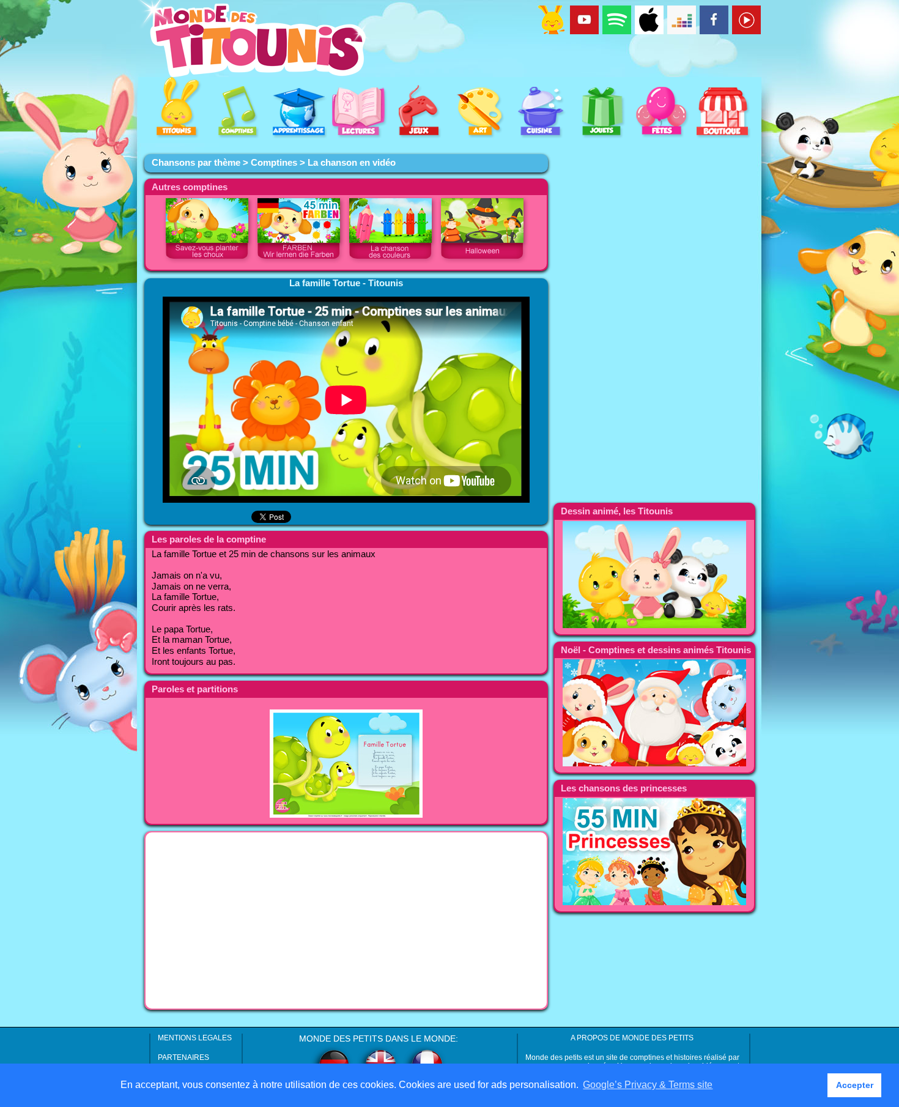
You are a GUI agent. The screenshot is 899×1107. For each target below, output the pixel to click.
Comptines (274, 163)
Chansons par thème (196, 163)
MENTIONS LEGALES (195, 1038)
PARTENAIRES (183, 1057)
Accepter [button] (854, 1085)
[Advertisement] (346, 920)
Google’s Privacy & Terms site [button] (647, 1084)
